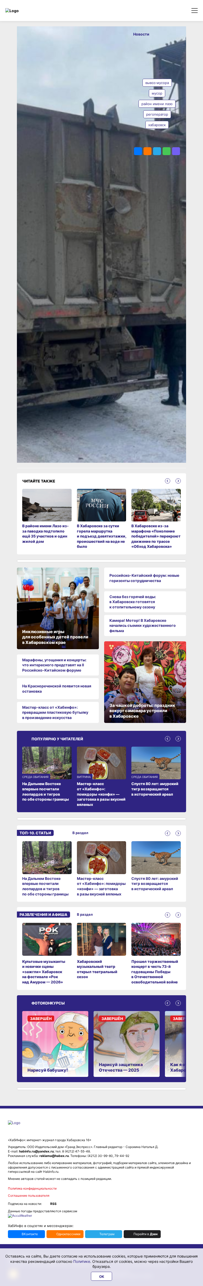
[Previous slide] (167, 481)
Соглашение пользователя (28, 1196)
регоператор (157, 114)
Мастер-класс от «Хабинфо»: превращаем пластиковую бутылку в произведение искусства (55, 712)
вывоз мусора (157, 83)
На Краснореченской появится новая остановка (56, 688)
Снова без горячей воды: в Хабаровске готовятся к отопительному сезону (132, 601)
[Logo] (27, 10)
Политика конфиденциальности (32, 1188)
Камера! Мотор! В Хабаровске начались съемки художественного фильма (142, 625)
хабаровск (157, 125)
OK (101, 1276)
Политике (81, 1261)
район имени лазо (157, 104)
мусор (157, 93)
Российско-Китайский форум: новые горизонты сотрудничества (144, 578)
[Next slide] (178, 481)
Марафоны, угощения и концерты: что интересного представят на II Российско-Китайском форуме (54, 665)
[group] (47, 868)
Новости (141, 34)
